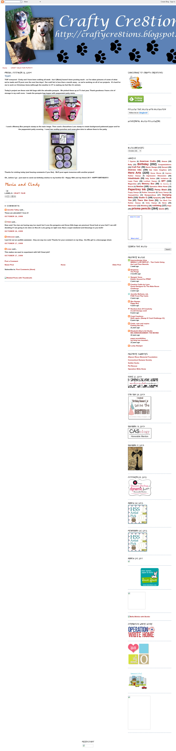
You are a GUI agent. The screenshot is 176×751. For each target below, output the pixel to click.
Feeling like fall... (137, 325)
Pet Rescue (132, 366)
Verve (164, 203)
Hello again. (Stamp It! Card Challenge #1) (148, 318)
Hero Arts (134, 172)
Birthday (143, 164)
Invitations (164, 178)
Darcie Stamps (151, 167)
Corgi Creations (137, 316)
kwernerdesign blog (139, 260)
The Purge (135, 272)
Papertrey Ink (137, 189)
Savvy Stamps (163, 192)
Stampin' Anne (136, 277)
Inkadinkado (133, 178)
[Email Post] (7, 191)
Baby (130, 164)
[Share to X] (10, 196)
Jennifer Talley (13, 210)
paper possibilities (138, 338)
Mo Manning (164, 184)
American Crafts (148, 161)
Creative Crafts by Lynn (140, 284)
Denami (165, 167)
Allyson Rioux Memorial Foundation (142, 357)
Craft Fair (20, 193)
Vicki (9, 222)
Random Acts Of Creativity (141, 309)
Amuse (164, 161)
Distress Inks (135, 170)
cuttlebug (156, 205)
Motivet (130, 186)
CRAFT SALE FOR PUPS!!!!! (22, 68)
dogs (169, 206)
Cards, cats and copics (140, 323)
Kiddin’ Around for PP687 (141, 279)
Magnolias (132, 184)
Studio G (143, 197)
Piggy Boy (135, 303)
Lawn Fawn (133, 181)
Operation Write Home (158, 186)
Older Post (116, 265)
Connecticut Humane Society (140, 360)
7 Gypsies (132, 161)
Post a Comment (11, 261)
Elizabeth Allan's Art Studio (142, 331)
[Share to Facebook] (12, 196)
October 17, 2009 (14, 243)
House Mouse (155, 173)
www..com (135, 217)
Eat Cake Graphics (158, 170)
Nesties (139, 186)
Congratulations (164, 164)
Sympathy (157, 198)
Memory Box (148, 183)
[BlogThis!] (8, 196)
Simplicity (135, 270)
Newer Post (9, 265)
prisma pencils (141, 208)
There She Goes (145, 200)
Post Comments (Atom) (25, 269)
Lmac (9, 249)
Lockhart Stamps (150, 181)
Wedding (144, 206)
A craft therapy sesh (139, 311)
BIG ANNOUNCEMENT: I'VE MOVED (145, 333)
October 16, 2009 (14, 216)
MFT (163, 181)
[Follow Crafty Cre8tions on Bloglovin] (138, 114)
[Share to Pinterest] (15, 196)
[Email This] (6, 196)
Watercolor (132, 206)
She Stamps (135, 301)
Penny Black (161, 189)
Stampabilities (133, 195)
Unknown (11, 237)
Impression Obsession (156, 176)
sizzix (161, 209)
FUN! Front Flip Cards (139, 296)
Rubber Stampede (148, 192)
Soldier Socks (133, 363)
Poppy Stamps (133, 192)
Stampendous (150, 195)
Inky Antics (150, 178)
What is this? (135, 238)
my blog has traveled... (140, 340)
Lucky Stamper (137, 346)
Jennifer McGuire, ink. (139, 294)
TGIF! (8, 76)
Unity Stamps (151, 203)
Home (5, 68)
